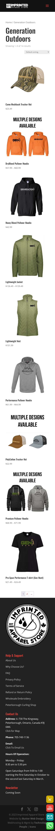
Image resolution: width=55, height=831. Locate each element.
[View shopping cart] (50, 799)
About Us (11, 660)
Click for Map (13, 731)
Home (9, 22)
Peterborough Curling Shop (21, 705)
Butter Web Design (33, 818)
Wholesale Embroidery (18, 698)
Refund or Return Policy (19, 692)
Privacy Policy (13, 679)
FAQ (8, 673)
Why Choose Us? (15, 666)
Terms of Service (15, 686)
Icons (33, 826)
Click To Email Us (15, 747)
